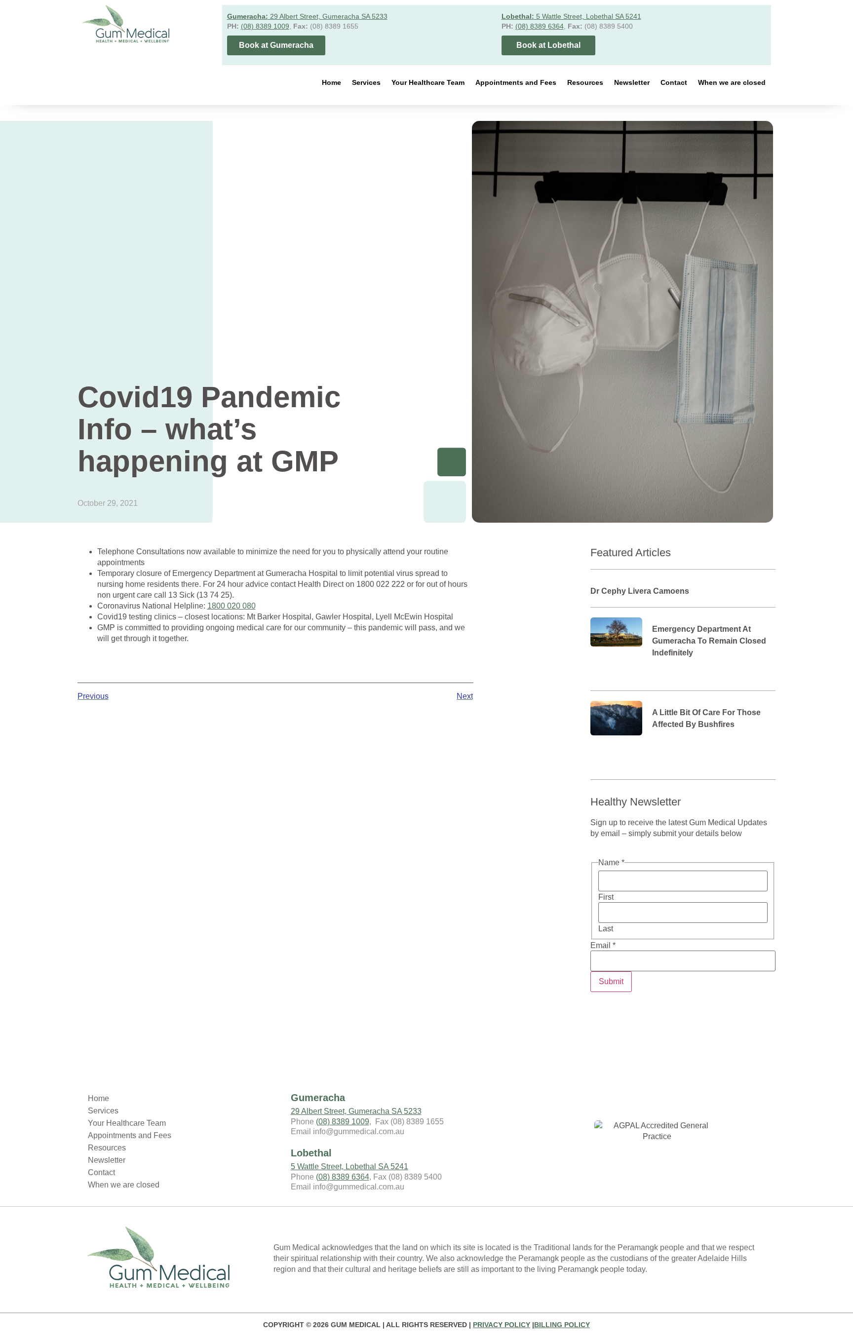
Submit (611, 981)
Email (603, 946)
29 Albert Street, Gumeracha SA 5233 (307, 16)
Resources (585, 82)
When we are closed (732, 82)
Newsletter (632, 82)
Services (366, 82)
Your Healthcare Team (428, 82)
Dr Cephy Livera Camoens (639, 591)
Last (605, 929)
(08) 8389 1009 (265, 26)
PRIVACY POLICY (501, 1325)
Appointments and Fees (515, 82)
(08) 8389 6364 (539, 26)
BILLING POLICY (562, 1325)
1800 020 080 (231, 606)
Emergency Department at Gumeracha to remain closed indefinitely (709, 641)
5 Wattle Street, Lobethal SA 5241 (571, 16)
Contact (673, 82)
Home (331, 82)
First (606, 897)
